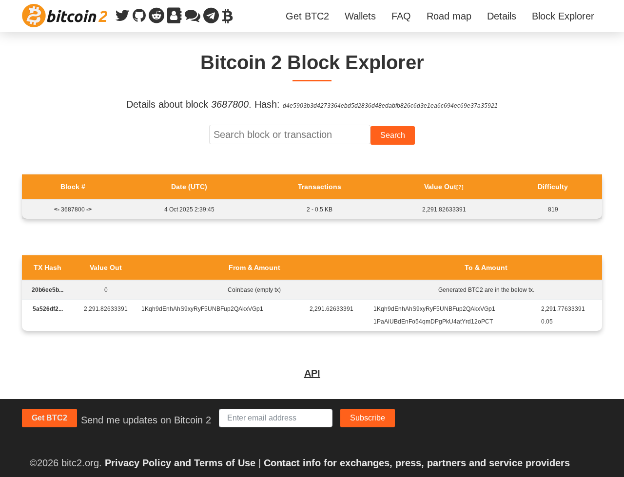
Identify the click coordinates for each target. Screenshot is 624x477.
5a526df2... (48, 308)
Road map (449, 16)
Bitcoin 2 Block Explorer (312, 62)
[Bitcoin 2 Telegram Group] (211, 17)
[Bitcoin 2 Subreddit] (156, 17)
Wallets (360, 16)
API (312, 373)
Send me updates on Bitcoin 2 (146, 420)
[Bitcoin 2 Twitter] (122, 17)
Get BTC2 (307, 16)
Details (501, 16)
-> (89, 209)
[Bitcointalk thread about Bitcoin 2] (227, 17)
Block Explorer (563, 16)
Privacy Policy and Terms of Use (180, 463)
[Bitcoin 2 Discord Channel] (192, 17)
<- (56, 209)
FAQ (401, 16)
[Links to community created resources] (174, 17)
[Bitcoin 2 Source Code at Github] (139, 17)
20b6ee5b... (47, 289)
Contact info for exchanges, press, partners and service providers (417, 463)
